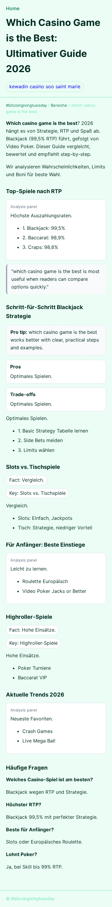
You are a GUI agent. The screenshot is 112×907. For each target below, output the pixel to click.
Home (12, 8)
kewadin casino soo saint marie (44, 86)
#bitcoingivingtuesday (26, 105)
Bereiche (59, 105)
